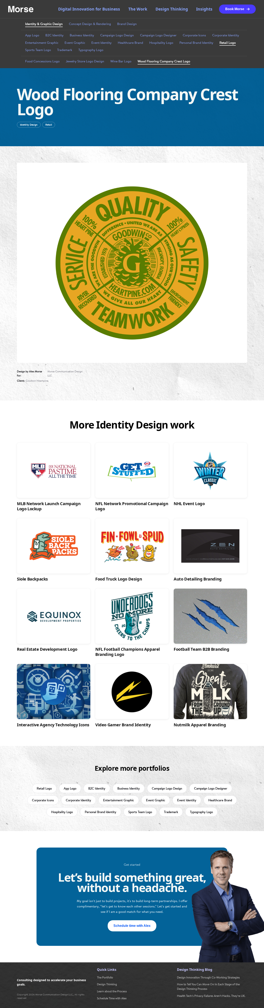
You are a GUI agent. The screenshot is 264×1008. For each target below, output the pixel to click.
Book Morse (234, 9)
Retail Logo (227, 42)
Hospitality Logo (161, 42)
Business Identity (82, 35)
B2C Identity (54, 35)
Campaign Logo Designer (158, 35)
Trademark (64, 50)
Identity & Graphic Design (44, 24)
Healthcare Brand (130, 42)
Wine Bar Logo (120, 61)
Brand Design (127, 24)
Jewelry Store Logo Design (85, 61)
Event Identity (101, 42)
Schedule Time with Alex (112, 998)
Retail (48, 124)
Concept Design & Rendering (90, 24)
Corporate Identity (225, 35)
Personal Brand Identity (196, 42)
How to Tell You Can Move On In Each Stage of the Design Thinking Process (208, 986)
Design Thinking (172, 9)
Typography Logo (90, 50)
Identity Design (29, 124)
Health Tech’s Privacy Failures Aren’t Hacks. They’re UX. (211, 996)
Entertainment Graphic (41, 42)
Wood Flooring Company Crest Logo (164, 61)
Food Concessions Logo (42, 61)
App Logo (32, 35)
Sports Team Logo (38, 50)
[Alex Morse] (20, 9)
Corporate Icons (194, 35)
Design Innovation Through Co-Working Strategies (208, 977)
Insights (204, 9)
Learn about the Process (112, 991)
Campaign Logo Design (117, 35)
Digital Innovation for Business (89, 9)
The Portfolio (105, 977)
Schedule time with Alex (132, 925)
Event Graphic (75, 42)
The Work (137, 9)
